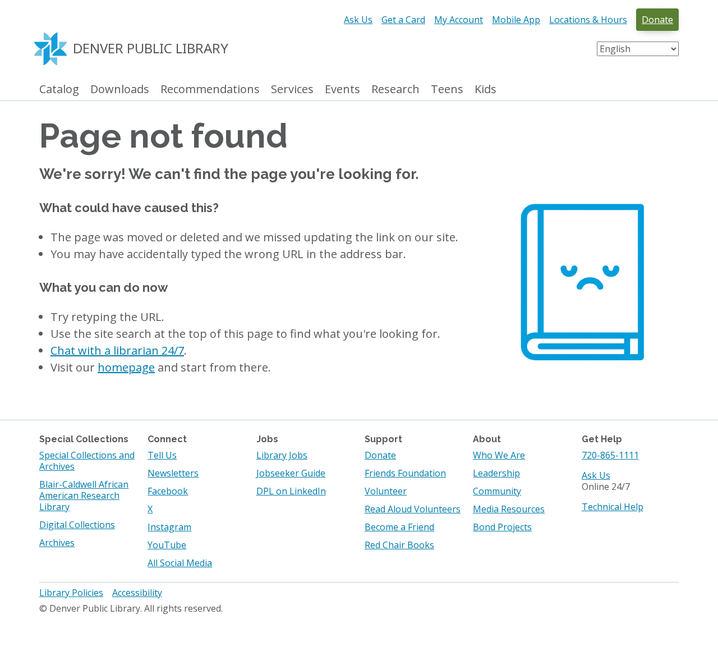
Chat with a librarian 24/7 (117, 350)
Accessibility (137, 592)
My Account (458, 19)
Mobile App (516, 19)
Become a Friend (399, 527)
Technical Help (612, 507)
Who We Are (499, 455)
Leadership (496, 473)
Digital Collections (77, 525)
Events (342, 89)
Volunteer (386, 491)
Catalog (59, 89)
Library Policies (71, 592)
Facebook (168, 491)
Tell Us (162, 455)
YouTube (167, 545)
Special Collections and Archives (87, 461)
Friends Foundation (405, 473)
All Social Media (180, 563)
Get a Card (403, 19)
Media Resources (509, 509)
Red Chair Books (399, 545)
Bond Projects (502, 527)
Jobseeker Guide (290, 473)
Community (497, 491)
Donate (657, 19)
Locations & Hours (588, 19)
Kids (485, 89)
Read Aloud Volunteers (413, 509)
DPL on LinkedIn (291, 491)
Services (292, 89)
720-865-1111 (610, 455)
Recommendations (210, 89)
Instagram (169, 527)
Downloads (119, 89)
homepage (126, 367)
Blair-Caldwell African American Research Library (83, 495)
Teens (447, 89)
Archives (57, 542)
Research (395, 89)
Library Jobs (281, 455)
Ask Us (358, 19)
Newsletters (173, 473)
